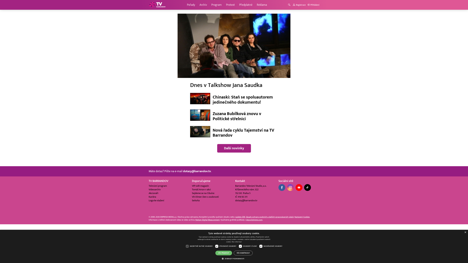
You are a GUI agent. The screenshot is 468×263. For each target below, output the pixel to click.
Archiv (203, 5)
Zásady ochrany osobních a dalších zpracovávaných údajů (270, 217)
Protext (230, 5)
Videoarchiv (155, 189)
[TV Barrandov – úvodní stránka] (157, 5)
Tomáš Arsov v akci (201, 189)
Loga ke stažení (156, 200)
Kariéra (152, 196)
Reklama (262, 5)
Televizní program (158, 185)
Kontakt (240, 181)
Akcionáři (153, 193)
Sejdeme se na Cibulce (203, 193)
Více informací (237, 242)
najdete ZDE (240, 217)
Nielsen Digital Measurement (207, 220)
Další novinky (234, 148)
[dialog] (234, 246)
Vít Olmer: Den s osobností (205, 196)
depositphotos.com (254, 220)
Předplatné (245, 5)
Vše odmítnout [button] (243, 253)
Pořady (191, 5)
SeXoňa (196, 200)
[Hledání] (289, 5)
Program (216, 5)
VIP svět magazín (200, 185)
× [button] (465, 232)
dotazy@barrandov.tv (246, 200)
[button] (234, 258)
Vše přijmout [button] (223, 253)
